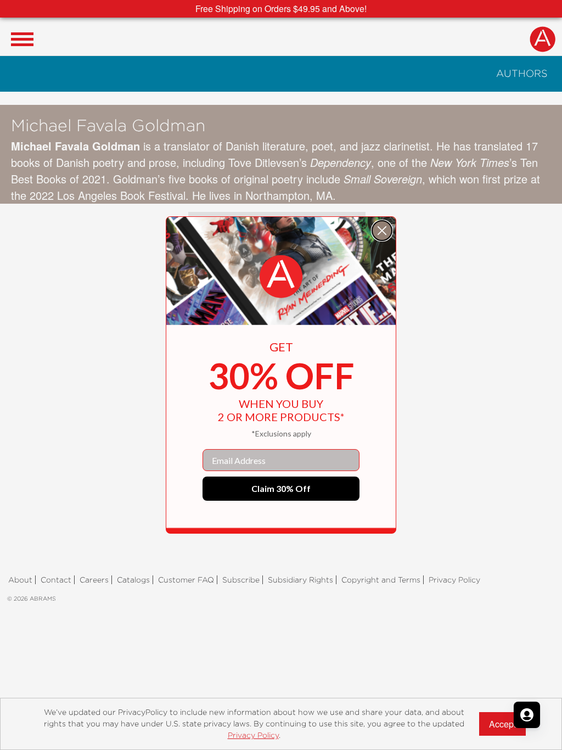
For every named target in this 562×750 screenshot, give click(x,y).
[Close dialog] (382, 230)
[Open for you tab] (527, 715)
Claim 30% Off (281, 488)
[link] (281, 277)
